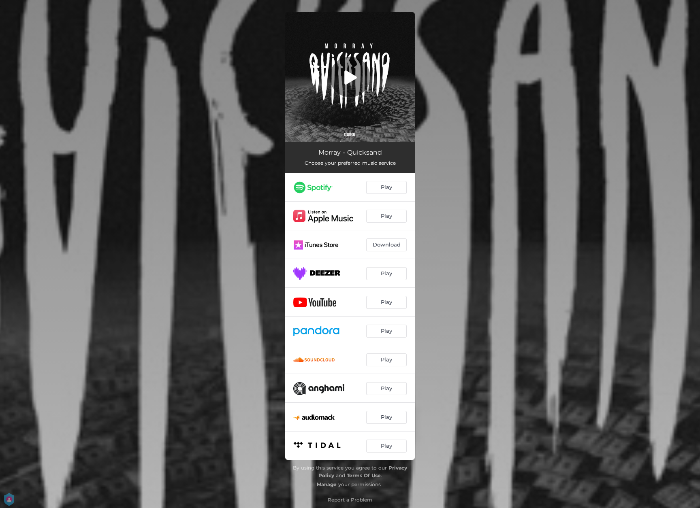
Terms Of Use (364, 475)
